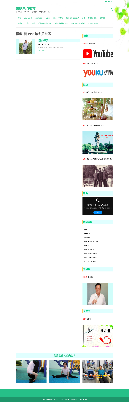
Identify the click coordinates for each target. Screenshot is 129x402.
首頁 (19, 18)
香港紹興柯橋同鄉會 (45, 23)
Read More (41, 51)
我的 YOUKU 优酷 (92, 63)
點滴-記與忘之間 (90, 262)
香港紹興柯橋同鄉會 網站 (95, 126)
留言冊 (102, 18)
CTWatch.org (82, 399)
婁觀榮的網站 (26, 8)
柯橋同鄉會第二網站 (61, 23)
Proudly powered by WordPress (53, 399)
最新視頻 (87, 233)
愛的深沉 (44, 40)
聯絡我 (20, 23)
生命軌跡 (87, 237)
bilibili (47, 18)
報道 (85, 229)
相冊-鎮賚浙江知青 (90, 258)
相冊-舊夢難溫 (89, 250)
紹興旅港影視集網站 (78, 23)
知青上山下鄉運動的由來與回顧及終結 (99, 159)
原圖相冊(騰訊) (58, 18)
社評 (27, 23)
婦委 (33, 23)
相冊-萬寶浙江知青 (90, 254)
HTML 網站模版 (93, 23)
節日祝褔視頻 (92, 18)
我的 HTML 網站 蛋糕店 (94, 92)
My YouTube (90, 43)
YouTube (38, 18)
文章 (83, 18)
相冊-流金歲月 (89, 246)
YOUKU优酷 (28, 18)
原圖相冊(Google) (72, 18)
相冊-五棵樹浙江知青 (91, 241)
